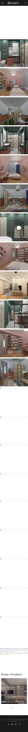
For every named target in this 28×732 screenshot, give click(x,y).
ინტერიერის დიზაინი (5, 654)
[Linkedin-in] (16, 724)
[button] (12, 707)
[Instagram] (19, 724)
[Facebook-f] (9, 724)
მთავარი (5, 23)
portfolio (13, 23)
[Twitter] (12, 724)
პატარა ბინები (21, 23)
